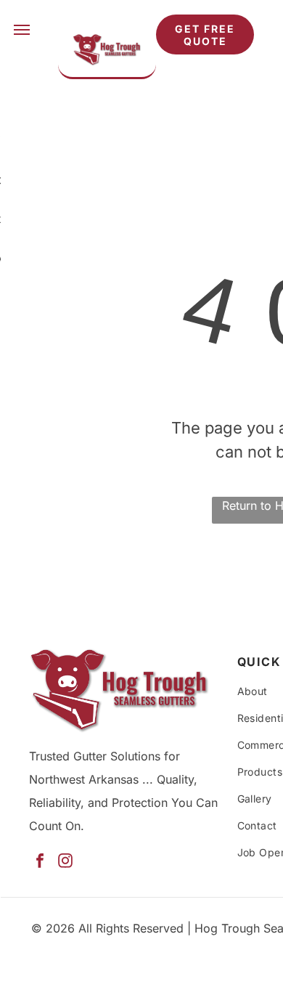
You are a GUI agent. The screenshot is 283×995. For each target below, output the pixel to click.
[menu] (21, 29)
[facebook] (40, 862)
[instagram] (65, 862)
